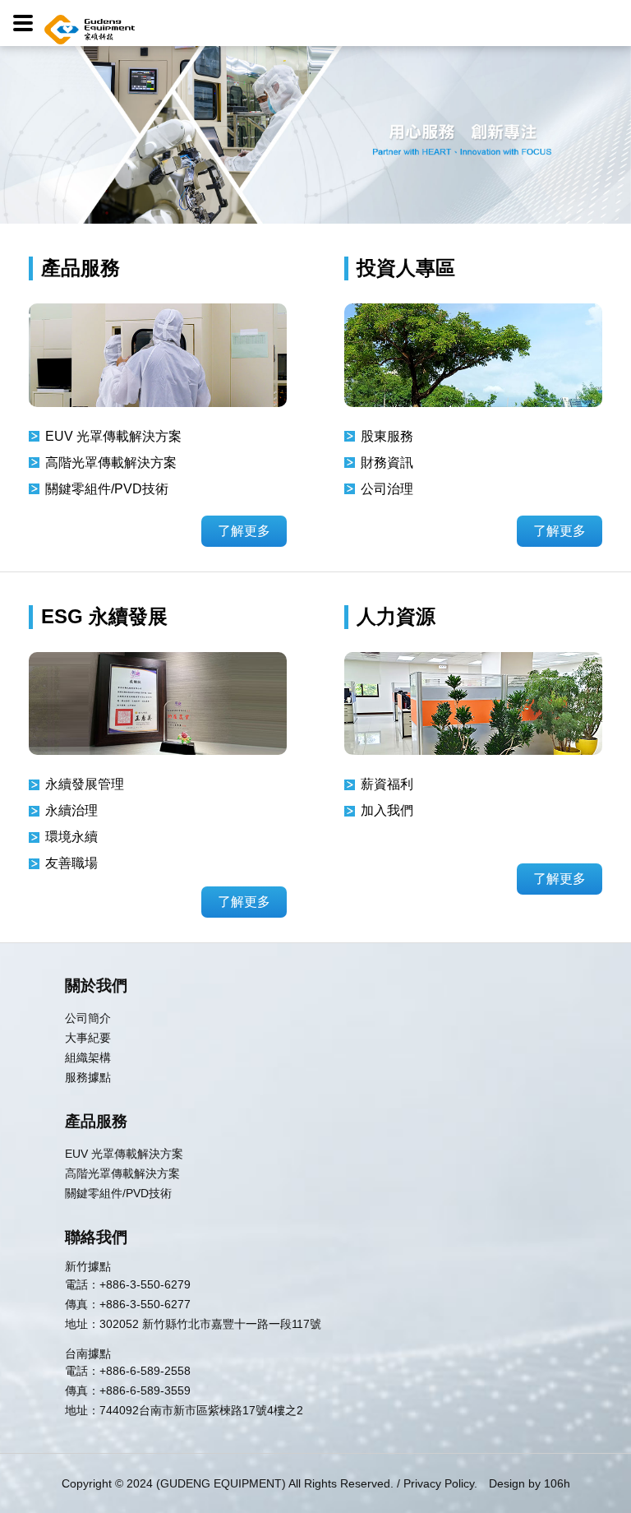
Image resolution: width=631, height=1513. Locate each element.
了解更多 (244, 531)
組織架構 (88, 1057)
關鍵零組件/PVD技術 (106, 489)
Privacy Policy (438, 1483)
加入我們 (387, 810)
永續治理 (71, 810)
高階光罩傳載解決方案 (111, 463)
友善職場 (71, 863)
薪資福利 (387, 784)
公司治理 (387, 489)
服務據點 (88, 1077)
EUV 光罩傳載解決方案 (113, 436)
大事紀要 (88, 1037)
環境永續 (71, 837)
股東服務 (387, 436)
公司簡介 (88, 1018)
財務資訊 (387, 463)
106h (557, 1483)
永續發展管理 (84, 784)
